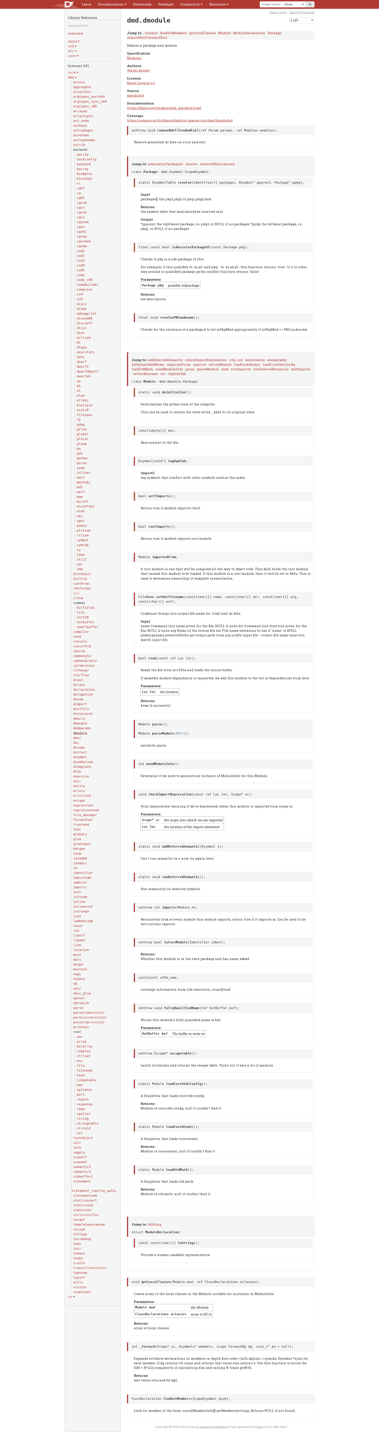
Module (224, 33)
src (163, 373)
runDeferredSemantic (271, 369)
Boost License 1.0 (141, 83)
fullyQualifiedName (148, 364)
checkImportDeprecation (206, 360)
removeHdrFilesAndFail (147, 37)
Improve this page (302, 12)
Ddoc (259, 1427)
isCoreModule (220, 364)
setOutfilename (145, 373)
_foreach (150, 33)
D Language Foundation (212, 1427)
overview (75, 33)
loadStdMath (142, 369)
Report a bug (278, 12)
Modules (134, 58)
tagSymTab (177, 373)
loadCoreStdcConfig (279, 364)
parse (190, 369)
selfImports (300, 369)
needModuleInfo (169, 369)
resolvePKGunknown (217, 164)
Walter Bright (138, 70)
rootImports (241, 369)
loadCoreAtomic (247, 364)
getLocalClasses (202, 33)
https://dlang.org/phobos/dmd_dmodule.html (164, 108)
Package (274, 33)
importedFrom (179, 364)
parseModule (208, 369)
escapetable (277, 360)
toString (154, 1224)
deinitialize (255, 360)
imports (199, 364)
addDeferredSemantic (165, 360)
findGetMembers (173, 33)
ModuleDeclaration (249, 33)
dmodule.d (135, 95)
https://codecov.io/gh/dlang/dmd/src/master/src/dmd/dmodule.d (180, 120)
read (224, 369)
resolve (191, 164)
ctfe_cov (236, 360)
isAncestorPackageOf (165, 164)
